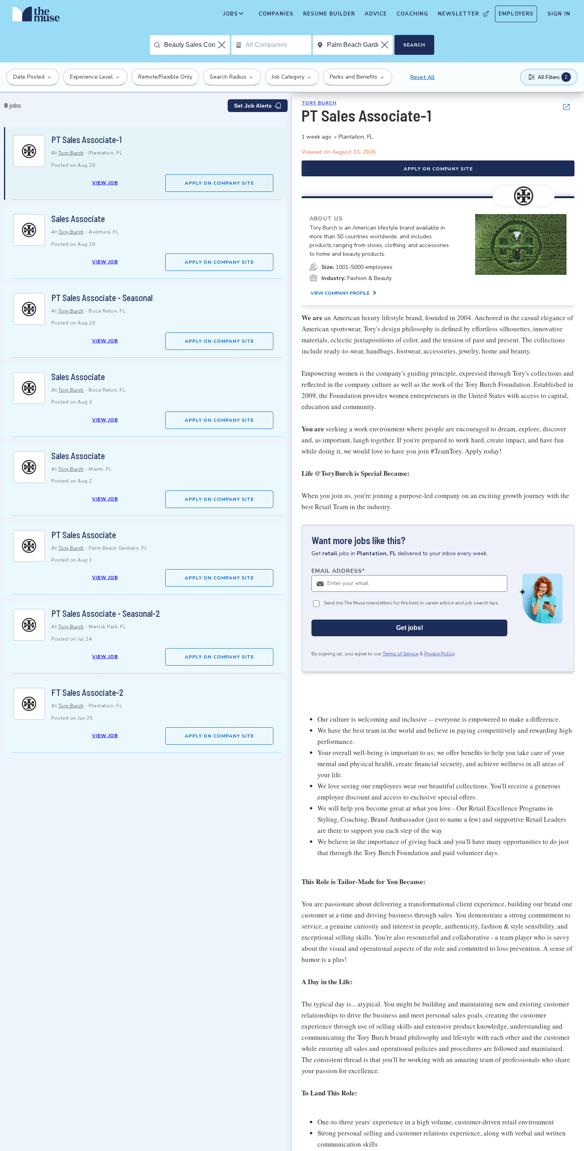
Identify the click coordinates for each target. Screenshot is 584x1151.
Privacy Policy (439, 654)
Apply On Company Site (219, 183)
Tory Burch (71, 153)
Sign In (558, 13)
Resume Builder (329, 13)
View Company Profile (340, 293)
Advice (376, 13)
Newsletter (458, 13)
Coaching (412, 13)
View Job (105, 183)
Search (414, 45)
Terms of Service (400, 654)
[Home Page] (36, 16)
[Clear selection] (222, 45)
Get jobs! (409, 627)
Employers (516, 13)
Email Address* (338, 571)
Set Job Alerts (253, 105)
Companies (276, 13)
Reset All (422, 77)
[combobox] (197, 44)
